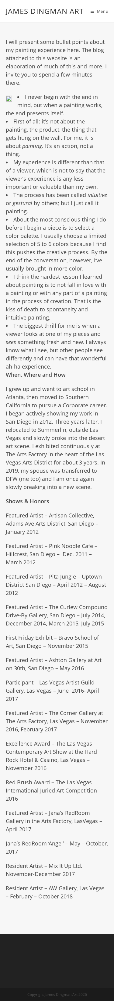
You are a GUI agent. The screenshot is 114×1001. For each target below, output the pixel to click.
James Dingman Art (45, 11)
